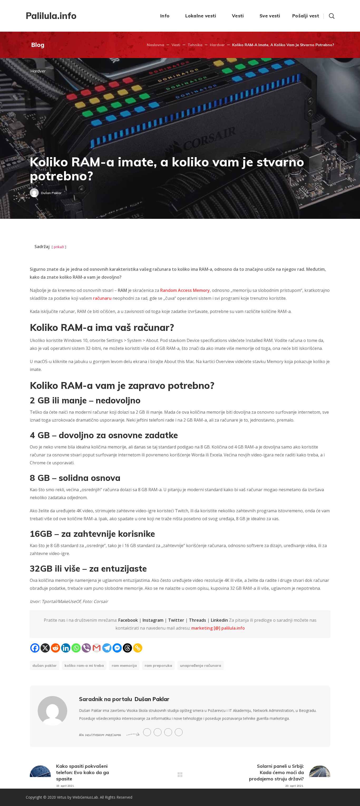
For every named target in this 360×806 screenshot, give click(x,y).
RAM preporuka (158, 665)
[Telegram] (106, 648)
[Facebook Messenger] (117, 648)
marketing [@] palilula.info (218, 628)
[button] (331, 16)
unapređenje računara (200, 665)
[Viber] (86, 648)
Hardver (217, 44)
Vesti (176, 44)
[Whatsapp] (76, 648)
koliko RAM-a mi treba (84, 665)
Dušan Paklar (51, 193)
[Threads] (127, 648)
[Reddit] (55, 648)
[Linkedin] (65, 648)
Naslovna (155, 44)
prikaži (59, 246)
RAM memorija (124, 665)
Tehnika (195, 44)
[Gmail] (96, 648)
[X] (45, 648)
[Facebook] (35, 648)
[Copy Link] (137, 648)
